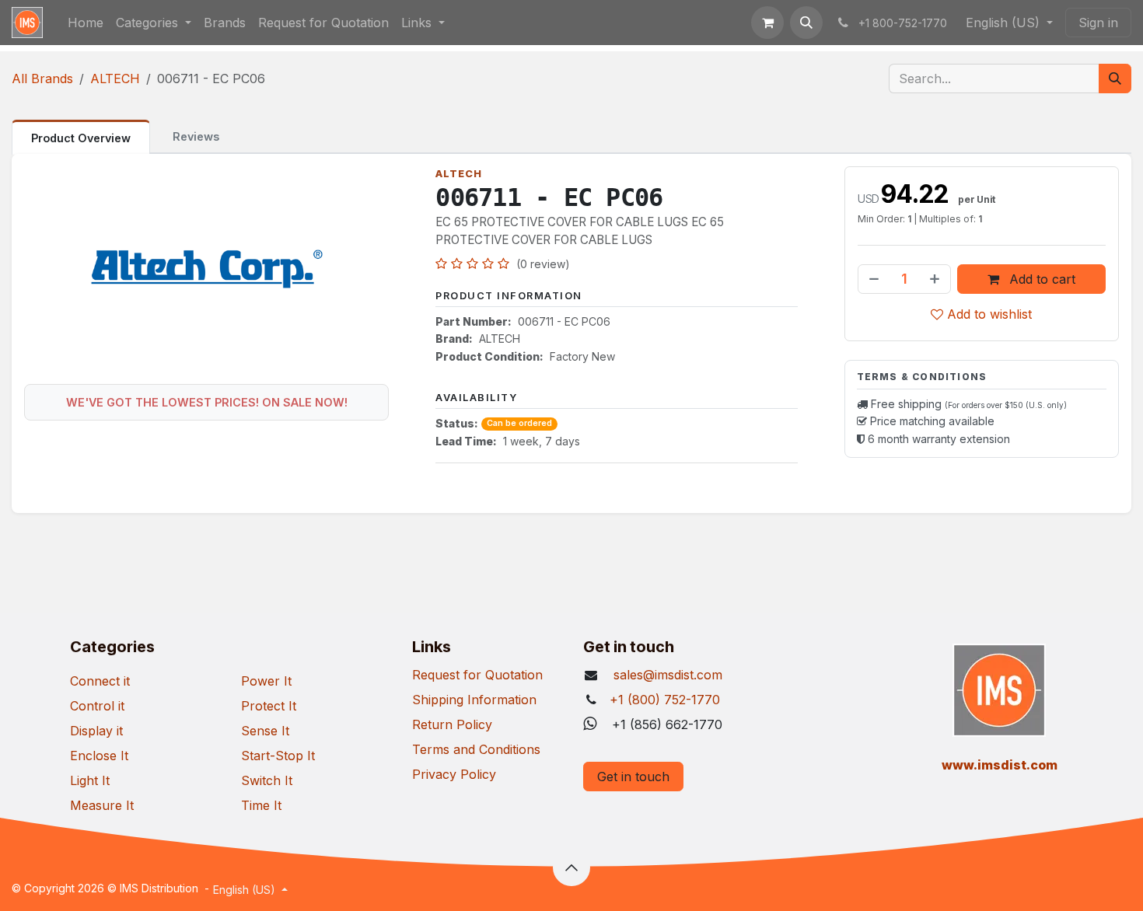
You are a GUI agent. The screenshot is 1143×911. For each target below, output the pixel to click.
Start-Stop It (278, 755)
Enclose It (99, 755)
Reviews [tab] (196, 136)
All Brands (42, 78)
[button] (806, 22)
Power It (266, 681)
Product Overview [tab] (81, 138)
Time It (261, 805)
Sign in (1098, 22)
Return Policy (452, 724)
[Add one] (936, 279)
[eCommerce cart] (767, 22)
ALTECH (115, 78)
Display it (96, 730)
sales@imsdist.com (666, 674)
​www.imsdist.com (1000, 765)
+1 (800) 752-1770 (665, 699)
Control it (97, 706)
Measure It (102, 805)
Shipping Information (474, 699)
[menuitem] (85, 22)
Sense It (265, 730)
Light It (90, 780)
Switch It (266, 780)
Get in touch (633, 776)
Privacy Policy (454, 774)
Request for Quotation (477, 674)
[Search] (1115, 78)
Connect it (100, 681)
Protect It (268, 706)
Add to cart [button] (1040, 279)
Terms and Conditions (476, 749)
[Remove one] (872, 279)
